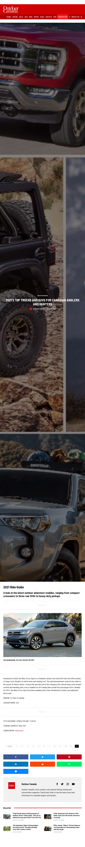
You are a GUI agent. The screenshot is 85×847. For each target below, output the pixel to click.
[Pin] (69, 756)
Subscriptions (62, 17)
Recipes (36, 17)
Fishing (8, 17)
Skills (21, 17)
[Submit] (42, 764)
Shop (54, 17)
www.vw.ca (19, 731)
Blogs (42, 17)
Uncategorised (42, 295)
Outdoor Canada (39, 309)
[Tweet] (42, 756)
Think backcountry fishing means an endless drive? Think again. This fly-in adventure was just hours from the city (27, 815)
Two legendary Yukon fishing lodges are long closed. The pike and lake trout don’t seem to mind (25, 827)
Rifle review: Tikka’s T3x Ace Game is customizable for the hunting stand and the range (67, 827)
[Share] (15, 756)
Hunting (14, 17)
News (30, 17)
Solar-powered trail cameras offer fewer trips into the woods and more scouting (67, 815)
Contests (48, 17)
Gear (26, 17)
